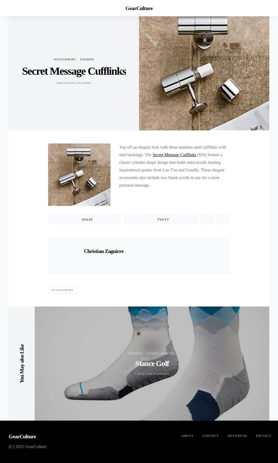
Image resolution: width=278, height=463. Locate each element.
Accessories (65, 59)
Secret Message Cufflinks (174, 154)
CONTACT (210, 435)
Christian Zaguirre (73, 83)
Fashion (87, 59)
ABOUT (188, 435)
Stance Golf (152, 363)
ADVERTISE (237, 435)
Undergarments (161, 353)
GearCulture (139, 8)
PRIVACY (263, 435)
